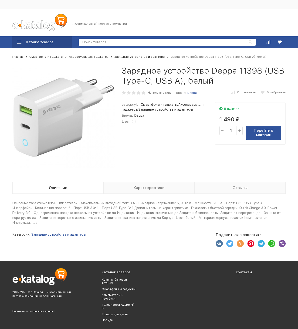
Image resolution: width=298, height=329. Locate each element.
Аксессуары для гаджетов (88, 56)
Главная (18, 56)
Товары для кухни (115, 314)
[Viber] (282, 243)
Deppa (192, 93)
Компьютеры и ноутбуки (112, 296)
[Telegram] (261, 243)
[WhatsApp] (271, 243)
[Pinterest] (250, 243)
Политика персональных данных (33, 311)
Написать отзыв (160, 92)
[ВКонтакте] (219, 243)
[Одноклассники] (240, 243)
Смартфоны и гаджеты (46, 56)
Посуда (107, 320)
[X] (229, 243)
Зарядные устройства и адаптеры (139, 56)
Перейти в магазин (263, 132)
